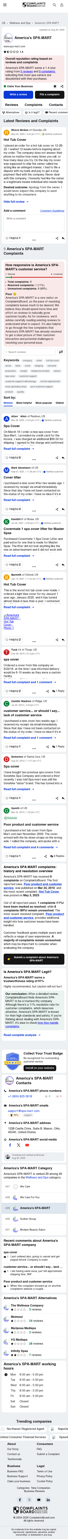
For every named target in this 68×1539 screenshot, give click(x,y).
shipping (39, 366)
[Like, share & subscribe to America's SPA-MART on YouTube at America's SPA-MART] (27, 1145)
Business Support (17, 1476)
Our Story (12, 1449)
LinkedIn (48, 1500)
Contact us (13, 1454)
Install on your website (40, 1068)
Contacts (56, 105)
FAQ (39, 1449)
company (27, 361)
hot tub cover (52, 361)
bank (18, 366)
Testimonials (14, 1459)
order (39, 361)
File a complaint (49, 94)
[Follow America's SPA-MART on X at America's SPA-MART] (18, 1145)
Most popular (44, 403)
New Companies (40, 1488)
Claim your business (18, 1481)
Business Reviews (34, 1491)
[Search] (30, 352)
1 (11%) (26, 285)
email (8, 366)
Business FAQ (15, 1471)
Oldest (60, 403)
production (10, 371)
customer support (27, 376)
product (9, 392)
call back (52, 366)
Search (54, 4)
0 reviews (26, 71)
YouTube (39, 1500)
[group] (11, 113)
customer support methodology (20, 382)
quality (20, 392)
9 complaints (47, 71)
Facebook (20, 1500)
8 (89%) (27, 289)
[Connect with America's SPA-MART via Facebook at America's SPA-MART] (10, 1145)
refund (57, 371)
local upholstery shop (15, 387)
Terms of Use (44, 1471)
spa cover (10, 376)
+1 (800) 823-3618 (20, 1096)
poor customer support (41, 387)
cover (27, 366)
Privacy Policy (44, 1476)
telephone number (40, 371)
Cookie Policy (45, 1481)
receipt (23, 371)
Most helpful (24, 403)
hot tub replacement (50, 382)
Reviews (11, 105)
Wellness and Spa (37, 1177)
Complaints (33, 105)
